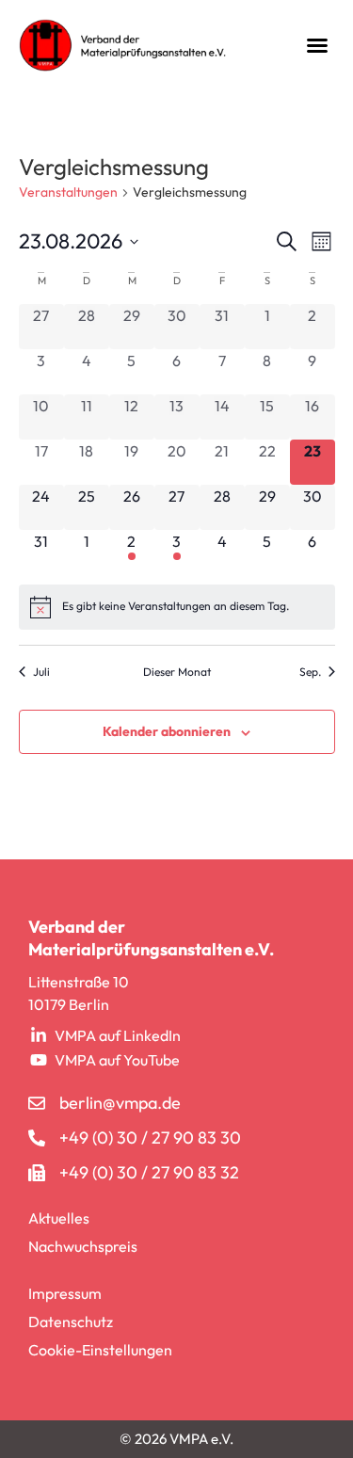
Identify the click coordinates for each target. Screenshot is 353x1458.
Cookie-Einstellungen (100, 1349)
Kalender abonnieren (167, 731)
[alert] (177, 607)
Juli (41, 672)
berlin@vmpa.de (120, 1103)
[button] (317, 45)
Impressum (65, 1293)
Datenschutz (70, 1321)
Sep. (310, 672)
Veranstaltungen (68, 192)
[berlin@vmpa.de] (36, 1103)
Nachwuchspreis (82, 1246)
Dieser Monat (177, 672)
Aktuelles (58, 1218)
